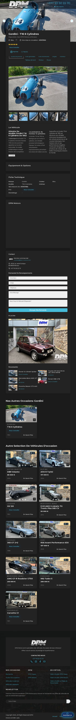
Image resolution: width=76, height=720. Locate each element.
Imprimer (15, 51)
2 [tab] (20, 420)
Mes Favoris (60, 6)
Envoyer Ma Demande (38, 310)
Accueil (54, 716)
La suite (11, 155)
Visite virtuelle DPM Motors (59, 677)
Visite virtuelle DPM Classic (59, 674)
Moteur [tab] (41, 60)
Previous (4, 21)
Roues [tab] (49, 60)
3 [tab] (23, 420)
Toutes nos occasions (12, 677)
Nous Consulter (14, 47)
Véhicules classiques (12, 684)
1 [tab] (17, 420)
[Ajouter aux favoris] (34, 419)
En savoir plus (28, 435)
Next (71, 21)
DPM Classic (32, 674)
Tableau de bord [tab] (30, 60)
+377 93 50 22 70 (58, 3)
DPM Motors (32, 677)
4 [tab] (25, 420)
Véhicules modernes (12, 681)
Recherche (9, 674)
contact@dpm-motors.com (22, 260)
